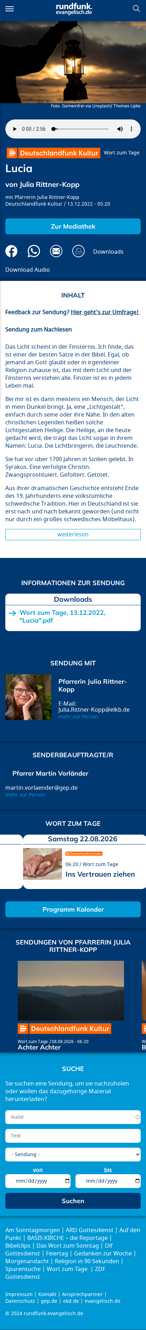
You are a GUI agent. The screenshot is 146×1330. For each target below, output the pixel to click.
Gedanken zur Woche (103, 1253)
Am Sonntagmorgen (32, 1230)
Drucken (78, 251)
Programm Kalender (73, 909)
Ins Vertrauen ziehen (100, 874)
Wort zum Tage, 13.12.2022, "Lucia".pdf (62, 616)
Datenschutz (20, 1301)
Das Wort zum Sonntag (67, 1246)
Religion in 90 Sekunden (87, 1261)
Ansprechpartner (82, 1294)
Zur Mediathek (73, 226)
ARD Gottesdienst (89, 1230)
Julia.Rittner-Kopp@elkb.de (94, 710)
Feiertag (57, 1253)
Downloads (108, 252)
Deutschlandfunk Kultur (33, 204)
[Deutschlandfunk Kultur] (53, 153)
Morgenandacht (27, 1261)
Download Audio (27, 270)
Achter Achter (39, 1047)
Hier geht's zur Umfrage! (105, 312)
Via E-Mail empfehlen (56, 251)
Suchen (136, 8)
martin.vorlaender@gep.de (41, 788)
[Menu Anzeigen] (9, 8)
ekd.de (71, 1301)
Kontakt (47, 1294)
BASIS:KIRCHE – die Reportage (67, 1238)
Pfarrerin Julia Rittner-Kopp (47, 197)
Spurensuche (23, 1269)
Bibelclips (17, 1246)
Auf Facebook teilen (11, 251)
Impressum (19, 1294)
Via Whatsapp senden (34, 251)
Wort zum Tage (122, 153)
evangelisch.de (102, 1301)
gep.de (49, 1301)
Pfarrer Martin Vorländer (50, 773)
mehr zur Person (78, 716)
